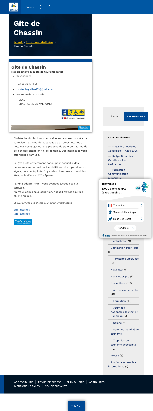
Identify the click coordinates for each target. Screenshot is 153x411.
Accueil (18, 42)
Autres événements (125, 290)
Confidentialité (56, 386)
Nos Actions (118, 283)
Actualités (97, 382)
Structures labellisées (39, 42)
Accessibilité (23, 382)
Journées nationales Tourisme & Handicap (125, 311)
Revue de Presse (49, 382)
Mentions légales (27, 386)
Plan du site (75, 382)
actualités (119, 241)
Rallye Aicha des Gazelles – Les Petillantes (120, 160)
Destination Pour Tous (124, 247)
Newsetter (117, 269)
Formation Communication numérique (118, 173)
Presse (30, 7)
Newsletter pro (120, 276)
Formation (119, 300)
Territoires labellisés (126, 258)
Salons (117, 322)
